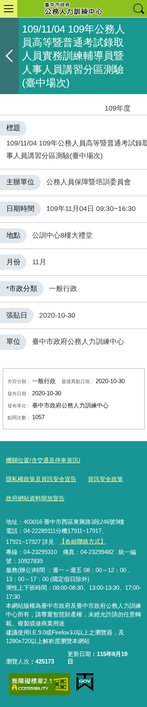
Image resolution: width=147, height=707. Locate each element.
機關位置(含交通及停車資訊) (43, 460)
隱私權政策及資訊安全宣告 (41, 479)
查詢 (138, 8)
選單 (8, 8)
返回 (9, 56)
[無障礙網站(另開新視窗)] (39, 684)
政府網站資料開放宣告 (35, 498)
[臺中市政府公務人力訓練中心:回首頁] (73, 9)
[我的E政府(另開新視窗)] (84, 682)
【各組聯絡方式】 (82, 541)
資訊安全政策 (105, 479)
